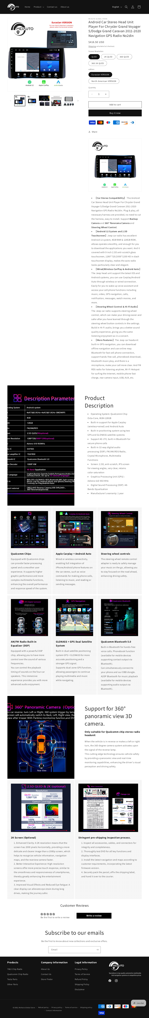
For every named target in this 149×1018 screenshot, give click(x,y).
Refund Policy (81, 979)
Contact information (54, 1010)
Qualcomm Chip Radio (17, 974)
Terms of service (71, 1007)
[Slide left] (10, 101)
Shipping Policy (82, 984)
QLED (94, 56)
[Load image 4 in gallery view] (56, 100)
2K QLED (108, 56)
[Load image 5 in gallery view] (68, 100)
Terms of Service (82, 974)
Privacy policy (57, 1007)
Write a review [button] (94, 915)
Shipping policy (86, 1007)
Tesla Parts (12, 979)
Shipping (92, 46)
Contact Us (46, 974)
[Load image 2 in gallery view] (32, 100)
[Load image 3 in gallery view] (44, 100)
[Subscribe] (97, 949)
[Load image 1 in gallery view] (19, 100)
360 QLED (124, 56)
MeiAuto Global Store (27, 1008)
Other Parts (12, 984)
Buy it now (115, 113)
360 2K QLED (98, 63)
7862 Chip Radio (14, 969)
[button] (38, 7)
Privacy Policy (81, 969)
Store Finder (47, 979)
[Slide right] (78, 101)
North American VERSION (104, 81)
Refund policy (43, 1007)
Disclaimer (80, 989)
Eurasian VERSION (100, 74)
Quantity (92, 87)
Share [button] (94, 131)
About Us (45, 969)
